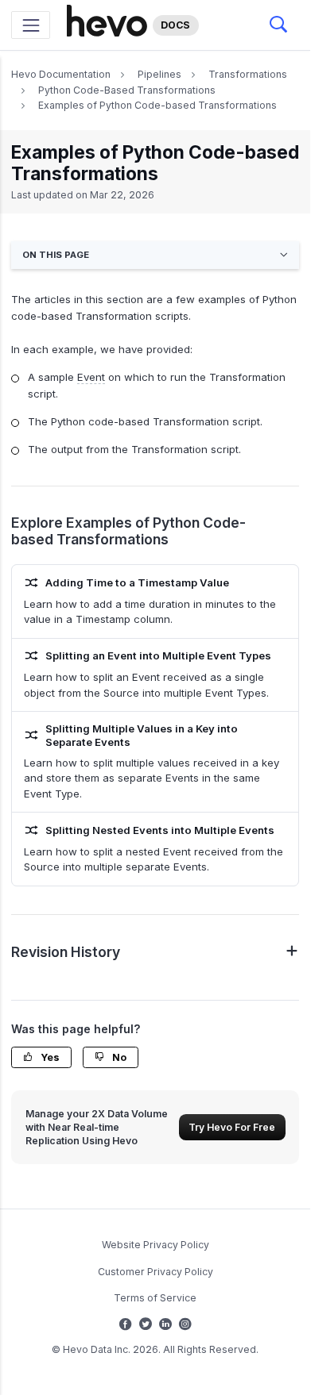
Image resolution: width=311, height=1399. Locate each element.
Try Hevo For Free (232, 1127)
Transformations (247, 74)
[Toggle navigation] (30, 25)
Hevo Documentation (61, 74)
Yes (49, 1057)
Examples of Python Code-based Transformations (157, 105)
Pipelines (159, 74)
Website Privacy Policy (155, 1245)
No (118, 1057)
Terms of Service (155, 1298)
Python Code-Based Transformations (127, 90)
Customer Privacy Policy (155, 1272)
